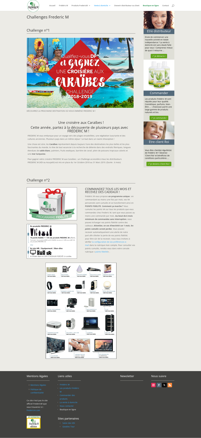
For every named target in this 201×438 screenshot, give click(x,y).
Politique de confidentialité (37, 391)
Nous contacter (67, 406)
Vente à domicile (101, 6)
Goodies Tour (68, 426)
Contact (165, 6)
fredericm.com (33, 410)
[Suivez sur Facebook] (159, 385)
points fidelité (101, 251)
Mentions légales (38, 385)
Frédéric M (63, 6)
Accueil (52, 6)
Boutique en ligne (151, 6)
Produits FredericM (80, 6)
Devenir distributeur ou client (126, 6)
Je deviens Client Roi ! (160, 164)
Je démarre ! (160, 56)
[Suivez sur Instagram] (153, 385)
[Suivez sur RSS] (170, 385)
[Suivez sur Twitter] (164, 385)
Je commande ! (160, 118)
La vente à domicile (68, 402)
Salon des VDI (68, 423)
